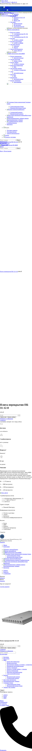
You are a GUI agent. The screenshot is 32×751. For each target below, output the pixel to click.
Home (2, 12)
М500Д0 (16, 14)
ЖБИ (5, 12)
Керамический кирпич (13, 676)
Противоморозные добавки (11, 681)
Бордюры (6, 657)
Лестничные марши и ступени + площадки (19, 664)
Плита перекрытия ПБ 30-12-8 (9, 142)
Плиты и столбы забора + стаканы (17, 669)
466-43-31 (14, 2)
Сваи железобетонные (13, 673)
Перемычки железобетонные (15, 666)
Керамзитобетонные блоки (14, 557)
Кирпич (5, 675)
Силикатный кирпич (13, 678)
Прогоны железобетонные (14, 672)
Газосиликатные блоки (13, 555)
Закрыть (2, 542)
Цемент (19, 10)
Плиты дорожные (12, 667)
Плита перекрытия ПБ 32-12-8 (9, 271)
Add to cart (3, 417)
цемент (5, 695)
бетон (5, 696)
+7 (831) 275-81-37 (5, 2)
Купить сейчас (11, 417)
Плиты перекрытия (13, 12)
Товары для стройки (9, 687)
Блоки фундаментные (13, 661)
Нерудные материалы (9, 680)
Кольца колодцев (12, 663)
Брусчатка (6, 658)
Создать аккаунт (4, 586)
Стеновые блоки (8, 683)
